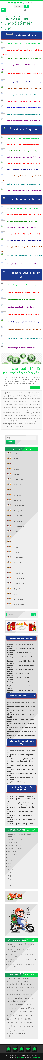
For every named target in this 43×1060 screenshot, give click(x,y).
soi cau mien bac (14, 997)
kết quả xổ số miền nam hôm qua (25, 399)
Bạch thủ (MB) (18, 500)
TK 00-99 (17, 568)
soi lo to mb (14, 1029)
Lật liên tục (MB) (19, 505)
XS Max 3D (17, 495)
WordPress (36, 1057)
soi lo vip (13, 1031)
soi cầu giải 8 (22, 1008)
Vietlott (16, 474)
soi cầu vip (17, 1015)
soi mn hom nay (31, 1031)
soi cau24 (17, 995)
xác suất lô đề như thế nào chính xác (17, 415)
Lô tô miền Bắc (18, 573)
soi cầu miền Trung (19, 1011)
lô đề (38, 399)
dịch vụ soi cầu (20, 981)
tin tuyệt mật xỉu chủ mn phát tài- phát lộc (22, 208)
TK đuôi (16, 552)
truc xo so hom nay (25, 413)
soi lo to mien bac (21, 1028)
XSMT (16, 464)
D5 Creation (20, 1057)
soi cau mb (27, 994)
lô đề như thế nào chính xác (22, 404)
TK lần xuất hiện (19, 563)
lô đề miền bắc (8, 401)
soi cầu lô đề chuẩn (25, 407)
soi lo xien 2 (18, 1031)
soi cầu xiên (27, 1015)
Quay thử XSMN (19, 604)
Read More (34, 387)
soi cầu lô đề (13, 407)
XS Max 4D (17, 485)
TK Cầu (10, 876)
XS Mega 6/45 (18, 480)
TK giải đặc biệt (19, 557)
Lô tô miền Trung (19, 583)
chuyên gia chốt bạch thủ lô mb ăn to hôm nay (23, 43)
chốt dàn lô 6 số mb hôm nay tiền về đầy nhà (23, 138)
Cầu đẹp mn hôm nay (15, 848)
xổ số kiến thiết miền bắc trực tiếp (17, 418)
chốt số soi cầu (18, 978)
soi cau (23, 990)
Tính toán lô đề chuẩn (15, 854)
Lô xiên (16, 537)
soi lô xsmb (24, 1031)
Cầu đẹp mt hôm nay (15, 845)
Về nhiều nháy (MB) (20, 516)
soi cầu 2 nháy (25, 1004)
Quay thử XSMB (19, 594)
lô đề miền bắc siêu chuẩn (23, 401)
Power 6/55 (17, 490)
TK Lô (10, 879)
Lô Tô (10, 882)
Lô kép (16, 542)
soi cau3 (30, 991)
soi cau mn (16, 1001)
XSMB (16, 453)
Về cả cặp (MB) (18, 511)
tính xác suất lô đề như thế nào (17, 410)
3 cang (9, 978)
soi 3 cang (16, 990)
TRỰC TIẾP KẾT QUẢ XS (15, 857)
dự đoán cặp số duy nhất (21, 987)
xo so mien (32, 418)
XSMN (16, 459)
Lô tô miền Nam (19, 578)
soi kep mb (25, 1026)
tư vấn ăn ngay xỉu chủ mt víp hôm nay (22, 285)
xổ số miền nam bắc (17, 421)
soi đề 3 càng (13, 1033)
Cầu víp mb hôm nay (14, 842)
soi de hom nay (17, 1026)
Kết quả (16, 469)
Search (11, 442)
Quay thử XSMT (19, 599)
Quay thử (17, 589)
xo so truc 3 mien (16, 424)
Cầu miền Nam (18, 521)
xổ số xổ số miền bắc (29, 424)
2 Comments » (18, 426)
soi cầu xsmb (24, 1019)
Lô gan (16, 531)
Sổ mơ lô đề (12, 851)
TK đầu (16, 547)
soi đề (8, 1033)
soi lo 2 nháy (31, 1026)
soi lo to (8, 1029)
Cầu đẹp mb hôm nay (15, 839)
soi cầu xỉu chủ (24, 1022)
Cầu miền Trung (19, 526)
